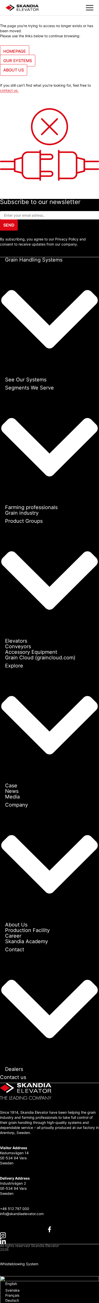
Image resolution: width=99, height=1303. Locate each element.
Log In (5, 1273)
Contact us (13, 1077)
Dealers (14, 1069)
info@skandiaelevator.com (22, 1214)
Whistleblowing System (19, 1264)
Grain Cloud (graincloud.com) (40, 658)
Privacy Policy (11, 1254)
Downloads (9, 1268)
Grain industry (22, 513)
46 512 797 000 (15, 1208)
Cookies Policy (12, 1259)
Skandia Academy (26, 941)
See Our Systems (25, 380)
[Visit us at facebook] (49, 1229)
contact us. (9, 90)
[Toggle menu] (89, 7)
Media (12, 797)
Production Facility (27, 930)
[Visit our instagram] (49, 1235)
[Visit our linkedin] (49, 1241)
